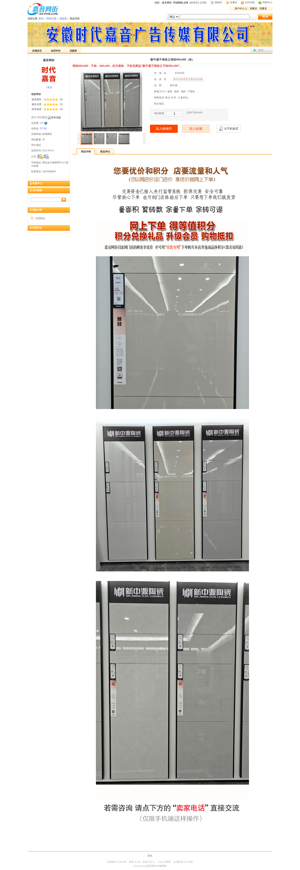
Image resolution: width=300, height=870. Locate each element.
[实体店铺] (46, 156)
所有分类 (51, 18)
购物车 (218, 2)
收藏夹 (233, 2)
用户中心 (239, 8)
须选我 (63, 18)
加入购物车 (164, 128)
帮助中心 (267, 2)
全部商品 (40, 218)
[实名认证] (40, 156)
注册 (203, 2)
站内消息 (250, 2)
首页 (41, 18)
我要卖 (263, 8)
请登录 (194, 2)
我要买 (253, 8)
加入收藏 (195, 128)
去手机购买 (231, 128)
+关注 (260, 50)
